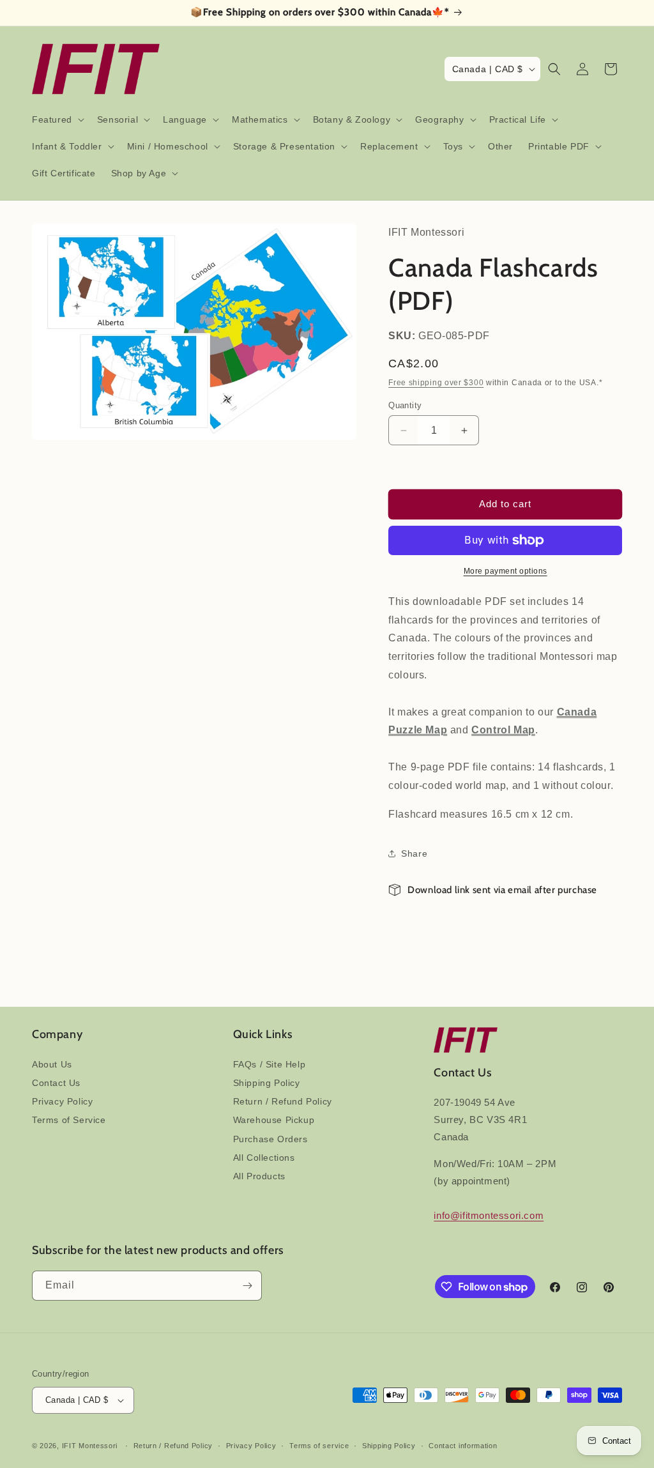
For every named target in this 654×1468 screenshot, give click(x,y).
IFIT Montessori (90, 1445)
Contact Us (56, 1083)
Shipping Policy (266, 1083)
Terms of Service (69, 1120)
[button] (56, 119)
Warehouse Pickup (274, 1120)
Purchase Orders (270, 1139)
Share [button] (414, 853)
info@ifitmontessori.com (489, 1215)
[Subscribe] (247, 1286)
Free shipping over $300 (435, 382)
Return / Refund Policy (282, 1101)
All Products (259, 1176)
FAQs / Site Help (269, 1064)
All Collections (264, 1157)
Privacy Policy (62, 1101)
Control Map (503, 729)
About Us (52, 1064)
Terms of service (319, 1445)
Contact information (463, 1445)
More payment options (505, 571)
